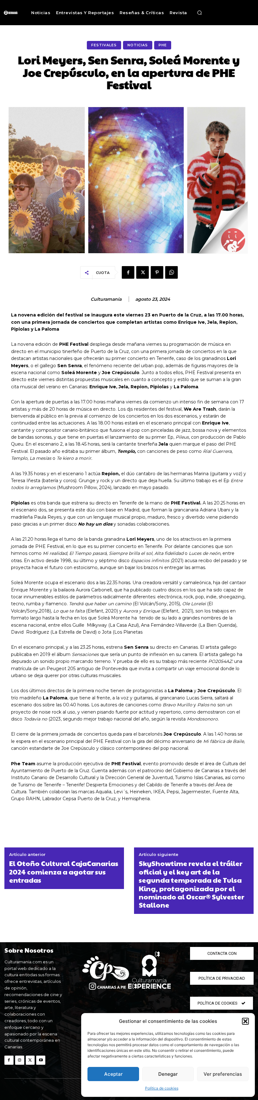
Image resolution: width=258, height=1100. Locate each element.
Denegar (168, 1074)
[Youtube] (40, 1060)
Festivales (104, 45)
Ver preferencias (223, 1074)
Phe (163, 45)
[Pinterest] (157, 272)
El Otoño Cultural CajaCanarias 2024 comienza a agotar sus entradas (63, 871)
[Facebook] (128, 272)
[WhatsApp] (171, 272)
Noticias (137, 45)
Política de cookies (161, 1088)
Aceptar (113, 1074)
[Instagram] (19, 1060)
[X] (142, 272)
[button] (245, 1021)
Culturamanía (106, 299)
